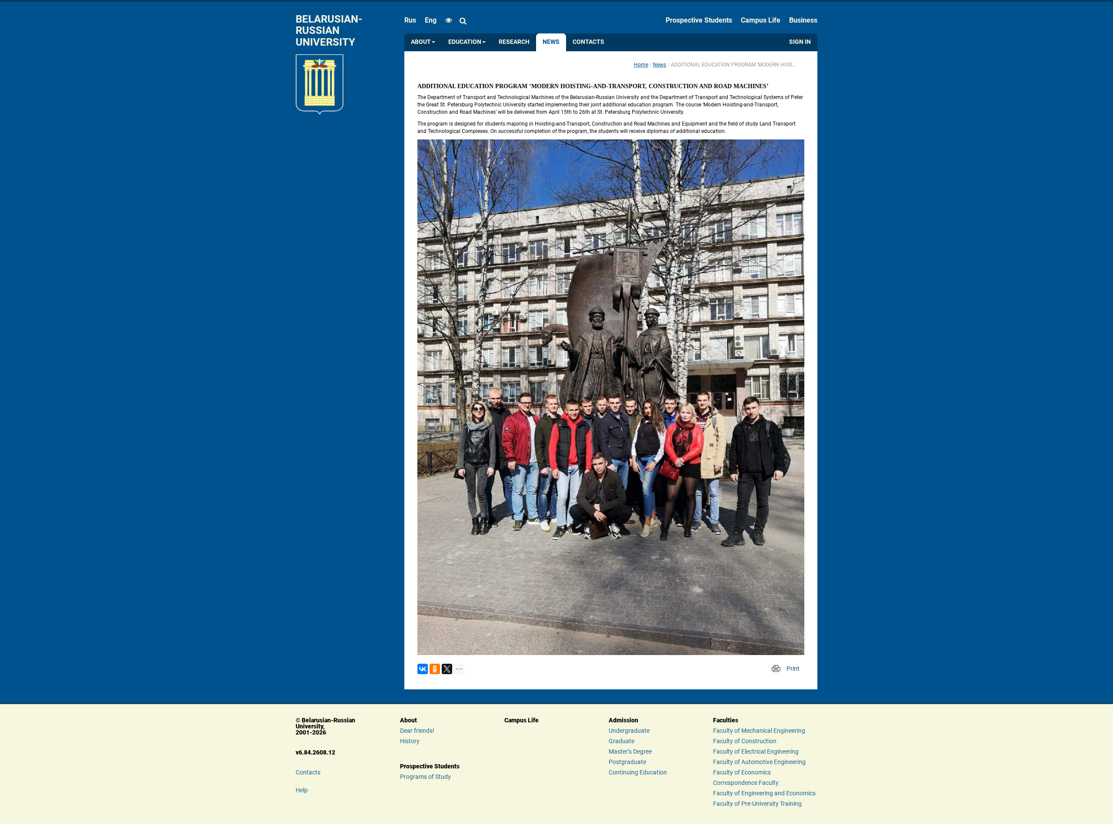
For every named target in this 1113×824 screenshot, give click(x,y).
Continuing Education (638, 772)
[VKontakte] (422, 669)
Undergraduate (629, 731)
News (551, 42)
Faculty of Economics (742, 772)
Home (641, 65)
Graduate (621, 741)
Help (302, 790)
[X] (447, 669)
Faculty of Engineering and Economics (764, 793)
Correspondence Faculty (746, 783)
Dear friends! (417, 731)
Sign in (800, 42)
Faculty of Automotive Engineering (759, 762)
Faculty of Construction (744, 741)
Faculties (725, 720)
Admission (623, 720)
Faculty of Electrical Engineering (756, 751)
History (410, 741)
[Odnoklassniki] (435, 669)
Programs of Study (425, 777)
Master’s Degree (630, 751)
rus (410, 20)
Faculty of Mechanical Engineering (759, 731)
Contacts (588, 42)
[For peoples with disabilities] (446, 20)
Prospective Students (699, 20)
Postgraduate (627, 762)
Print (793, 668)
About (421, 42)
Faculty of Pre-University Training (757, 804)
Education (464, 42)
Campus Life (760, 20)
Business (803, 20)
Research (514, 42)
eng (431, 20)
